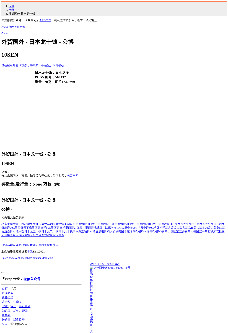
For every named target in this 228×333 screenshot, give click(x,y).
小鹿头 (28, 223)
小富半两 (7, 223)
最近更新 (58, 235)
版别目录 (19, 319)
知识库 (48, 235)
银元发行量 (20, 235)
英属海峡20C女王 (125, 223)
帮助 (25, 310)
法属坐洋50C (146, 227)
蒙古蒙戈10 (172, 227)
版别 (44, 244)
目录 (11, 9)
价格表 (6, 315)
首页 (5, 288)
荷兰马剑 (47, 223)
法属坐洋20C (129, 227)
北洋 (5, 306)
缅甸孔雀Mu (154, 231)
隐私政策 (21, 244)
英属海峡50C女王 (86, 223)
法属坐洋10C (113, 227)
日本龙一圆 (17, 231)
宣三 (13, 306)
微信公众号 (32, 279)
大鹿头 (37, 223)
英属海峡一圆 (106, 223)
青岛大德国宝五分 (173, 231)
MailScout (47, 257)
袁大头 (6, 301)
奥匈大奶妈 (111, 231)
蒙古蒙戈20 (201, 227)
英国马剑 (70, 223)
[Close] (95, 21)
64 (13, 26)
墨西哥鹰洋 (58, 227)
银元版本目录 (35, 235)
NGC (4, 32)
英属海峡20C (166, 223)
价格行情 (7, 297)
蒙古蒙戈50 (215, 227)
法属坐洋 (159, 227)
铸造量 (6, 319)
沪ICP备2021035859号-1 (105, 264)
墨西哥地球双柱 (95, 227)
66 (23, 26)
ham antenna (34, 257)
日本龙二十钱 (49, 231)
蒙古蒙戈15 (186, 227)
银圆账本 (7, 292)
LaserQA (6, 257)
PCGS (5, 26)
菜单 (55, 244)
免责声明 (72, 175)
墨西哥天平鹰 (23, 227)
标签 (16, 310)
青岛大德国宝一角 (196, 231)
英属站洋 (58, 223)
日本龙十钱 (65, 231)
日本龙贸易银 (95, 231)
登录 (5, 324)
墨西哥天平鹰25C (185, 223)
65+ (20, 26)
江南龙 (17, 301)
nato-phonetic (19, 257)
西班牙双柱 (215, 231)
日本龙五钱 (80, 231)
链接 (30, 244)
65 (16, 26)
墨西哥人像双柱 (75, 227)
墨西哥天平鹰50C (207, 223)
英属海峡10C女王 (147, 223)
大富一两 (18, 223)
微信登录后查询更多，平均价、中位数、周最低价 (32, 65)
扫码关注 (45, 20)
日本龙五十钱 (32, 231)
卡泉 (11, 6)
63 (10, 26)
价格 (50, 244)
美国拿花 (124, 231)
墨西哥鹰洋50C (41, 227)
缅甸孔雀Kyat (138, 231)
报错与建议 (8, 244)
